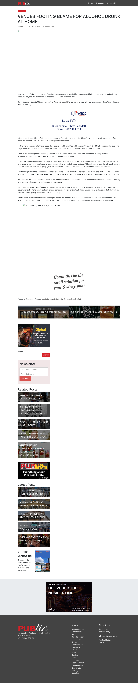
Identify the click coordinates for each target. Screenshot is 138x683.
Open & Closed (78, 663)
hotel (58, 299)
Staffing (75, 670)
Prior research (23, 187)
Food (74, 652)
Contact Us (111, 3)
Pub (79, 299)
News (90, 3)
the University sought (59, 102)
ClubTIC (102, 642)
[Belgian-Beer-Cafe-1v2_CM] (69, 281)
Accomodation (78, 629)
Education (22, 11)
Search (20, 351)
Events (74, 650)
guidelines (104, 146)
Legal (74, 657)
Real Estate (76, 668)
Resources (100, 3)
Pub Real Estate (105, 640)
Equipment (76, 647)
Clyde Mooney (48, 26)
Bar (73, 634)
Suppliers (75, 673)
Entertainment (77, 645)
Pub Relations (77, 665)
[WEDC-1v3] (69, 121)
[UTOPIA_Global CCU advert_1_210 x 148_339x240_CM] (34, 335)
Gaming (75, 655)
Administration (77, 632)
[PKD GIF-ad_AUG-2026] (69, 597)
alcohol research (48, 299)
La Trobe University (69, 299)
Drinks (74, 642)
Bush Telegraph (78, 637)
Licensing (75, 660)
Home (84, 3)
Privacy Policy (104, 632)
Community (76, 639)
